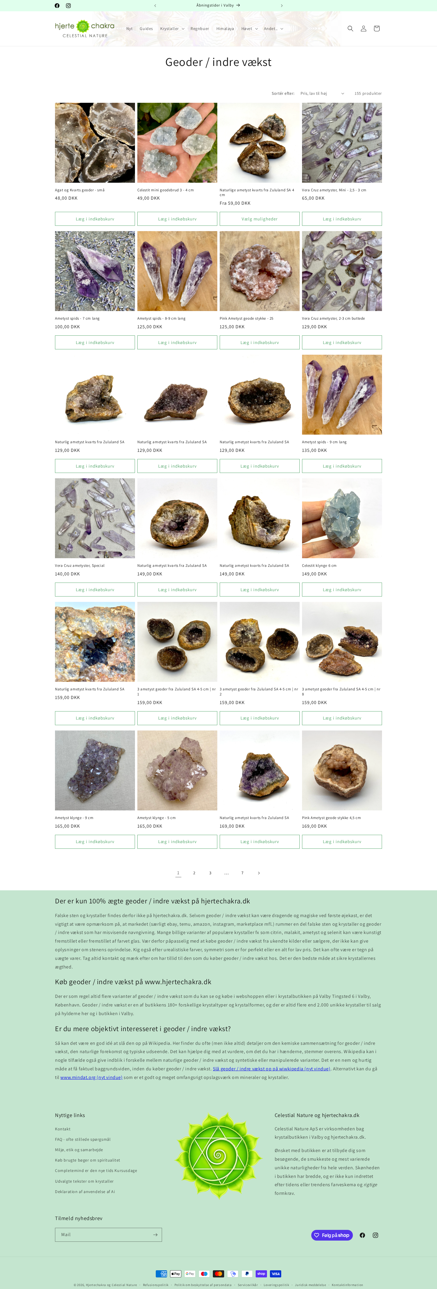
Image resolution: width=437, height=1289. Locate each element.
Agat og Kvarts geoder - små (80, 190)
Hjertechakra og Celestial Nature (111, 1285)
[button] (172, 28)
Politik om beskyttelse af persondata (203, 1284)
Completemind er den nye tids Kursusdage (96, 1170)
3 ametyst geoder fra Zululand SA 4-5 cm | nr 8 (341, 692)
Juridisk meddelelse (310, 1284)
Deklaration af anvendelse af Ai (85, 1191)
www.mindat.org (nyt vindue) (91, 1077)
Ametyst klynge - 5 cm (156, 817)
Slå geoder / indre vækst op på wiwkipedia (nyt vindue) (271, 1069)
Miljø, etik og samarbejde (79, 1149)
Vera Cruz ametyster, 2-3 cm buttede (333, 318)
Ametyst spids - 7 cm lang (77, 318)
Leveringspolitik (276, 1284)
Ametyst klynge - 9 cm (74, 817)
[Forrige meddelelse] (155, 5)
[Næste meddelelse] (281, 5)
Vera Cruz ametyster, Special (80, 565)
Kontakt (62, 1129)
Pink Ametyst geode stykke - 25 (246, 318)
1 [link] (178, 873)
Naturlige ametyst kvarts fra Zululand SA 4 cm (257, 193)
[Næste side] (258, 873)
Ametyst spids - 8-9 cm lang (161, 318)
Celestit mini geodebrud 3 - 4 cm (165, 190)
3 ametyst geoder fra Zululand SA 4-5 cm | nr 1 (176, 692)
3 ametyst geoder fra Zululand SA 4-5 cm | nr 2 (259, 692)
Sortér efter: (283, 93)
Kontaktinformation (347, 1284)
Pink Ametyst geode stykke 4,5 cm (331, 817)
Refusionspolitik (156, 1284)
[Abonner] (155, 1235)
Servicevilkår (248, 1284)
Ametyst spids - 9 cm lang (324, 442)
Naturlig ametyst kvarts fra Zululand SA (89, 442)
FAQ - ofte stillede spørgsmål (83, 1139)
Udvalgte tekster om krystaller (84, 1181)
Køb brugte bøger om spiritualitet (87, 1160)
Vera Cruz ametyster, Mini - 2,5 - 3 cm (334, 190)
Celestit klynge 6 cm (319, 565)
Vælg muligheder (260, 219)
